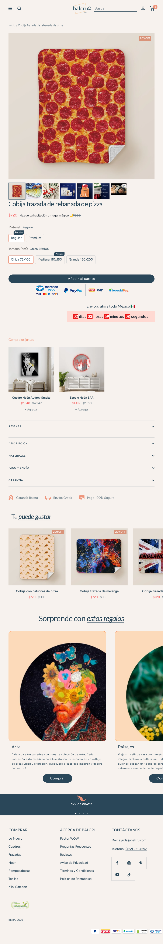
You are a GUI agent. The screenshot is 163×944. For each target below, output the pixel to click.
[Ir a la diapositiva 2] (79, 813)
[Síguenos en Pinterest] (140, 863)
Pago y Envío (18, 467)
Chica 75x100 (21, 259)
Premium (35, 238)
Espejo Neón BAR (82, 397)
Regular (16, 238)
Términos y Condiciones (77, 871)
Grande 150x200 (81, 259)
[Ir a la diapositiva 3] (83, 813)
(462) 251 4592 (136, 849)
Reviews (66, 855)
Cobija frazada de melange (99, 591)
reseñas (14, 426)
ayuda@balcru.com (132, 840)
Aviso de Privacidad (74, 863)
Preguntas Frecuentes (75, 846)
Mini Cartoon (17, 887)
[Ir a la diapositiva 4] (87, 813)
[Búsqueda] (19, 8)
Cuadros (14, 846)
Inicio (11, 25)
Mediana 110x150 (50, 259)
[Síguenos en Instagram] (129, 863)
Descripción (18, 443)
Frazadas (14, 855)
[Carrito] (152, 8)
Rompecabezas (19, 871)
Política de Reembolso (76, 879)
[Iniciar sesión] (143, 8)
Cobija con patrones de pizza (37, 591)
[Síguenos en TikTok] (129, 874)
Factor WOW (69, 838)
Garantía (15, 480)
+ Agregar (31, 409)
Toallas (13, 879)
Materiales (17, 455)
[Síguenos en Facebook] (117, 863)
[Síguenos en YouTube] (117, 874)
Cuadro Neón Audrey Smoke (31, 397)
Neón (12, 863)
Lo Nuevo (15, 838)
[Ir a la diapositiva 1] (75, 813)
